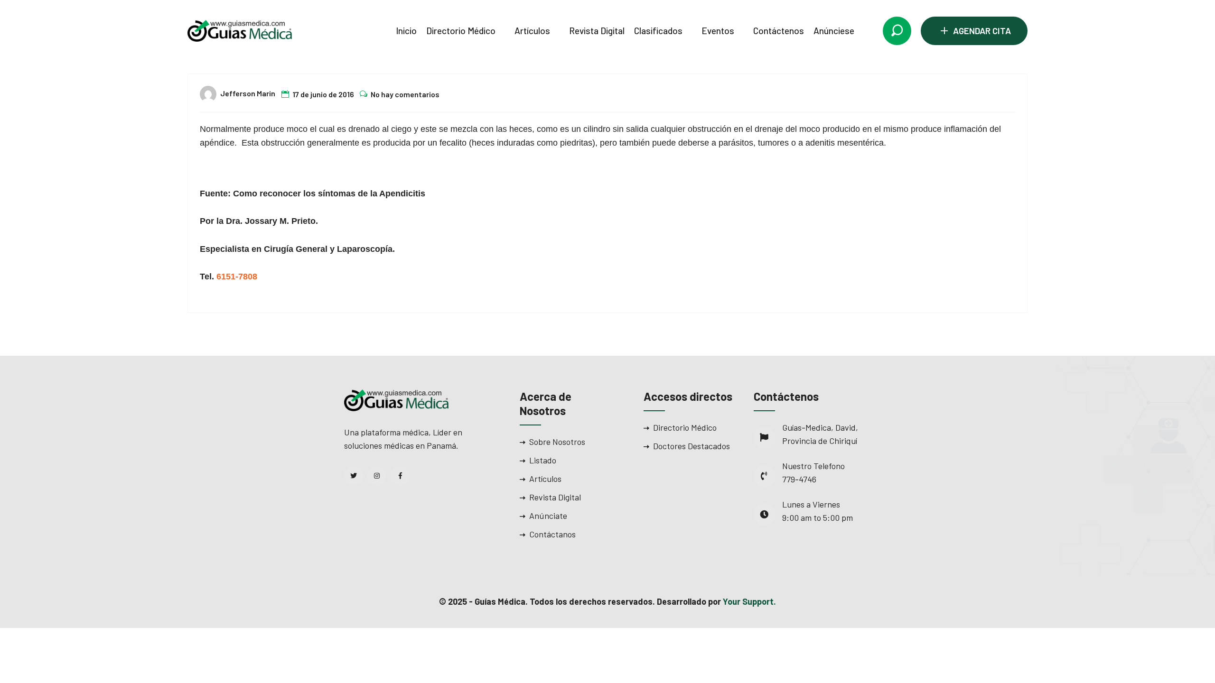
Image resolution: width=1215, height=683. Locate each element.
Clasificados (658, 30)
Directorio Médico (460, 30)
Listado (542, 460)
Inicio (406, 30)
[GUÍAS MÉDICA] (239, 30)
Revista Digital (597, 30)
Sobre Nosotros (557, 441)
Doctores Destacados (691, 446)
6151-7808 (236, 276)
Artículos (532, 30)
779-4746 (799, 479)
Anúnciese (833, 30)
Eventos (717, 30)
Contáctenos (778, 30)
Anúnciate (548, 515)
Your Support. (749, 601)
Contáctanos (552, 534)
